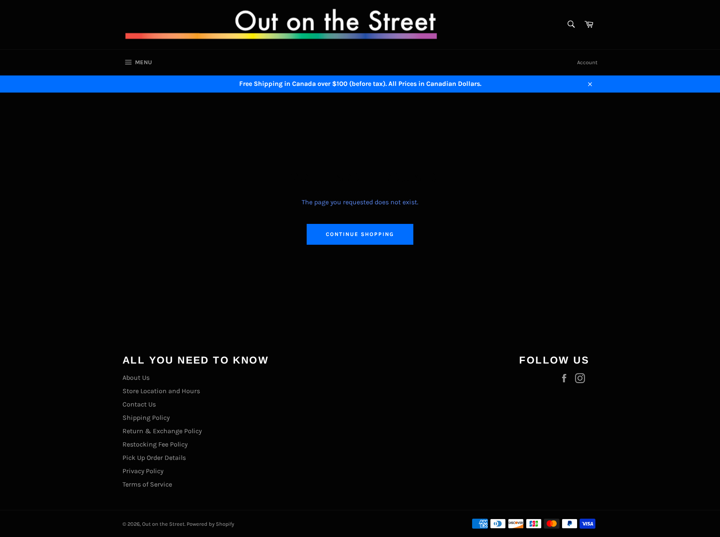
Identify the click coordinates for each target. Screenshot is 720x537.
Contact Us (139, 404)
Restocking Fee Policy (155, 444)
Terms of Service (147, 484)
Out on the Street (163, 524)
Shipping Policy (146, 418)
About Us (136, 377)
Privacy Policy (142, 471)
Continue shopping (360, 234)
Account (587, 62)
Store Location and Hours (161, 391)
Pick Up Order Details (154, 458)
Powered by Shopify (210, 524)
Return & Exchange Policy (162, 431)
